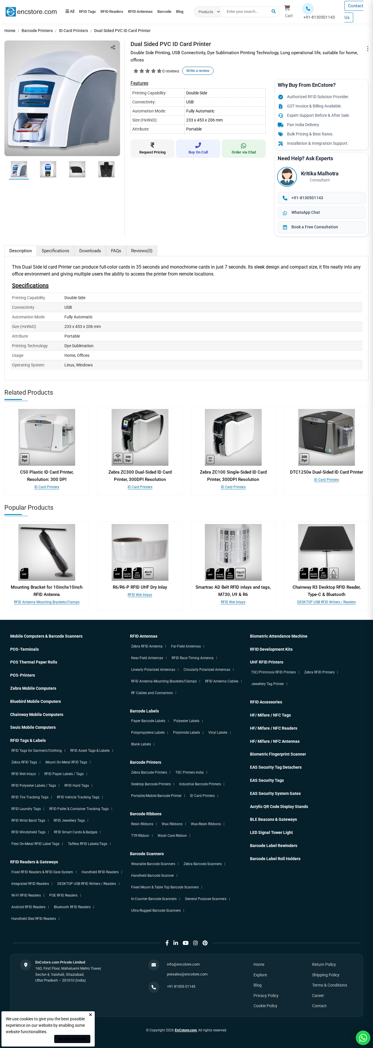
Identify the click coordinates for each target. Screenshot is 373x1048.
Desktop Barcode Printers (151, 784)
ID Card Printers (73, 30)
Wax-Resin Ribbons (206, 824)
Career (318, 995)
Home (9, 30)
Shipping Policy (325, 975)
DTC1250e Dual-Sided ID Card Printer (326, 472)
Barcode (75, 14)
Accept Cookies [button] (72, 1039)
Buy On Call (198, 152)
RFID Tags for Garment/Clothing (36, 751)
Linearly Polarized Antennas (153, 670)
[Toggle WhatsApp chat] (363, 1038)
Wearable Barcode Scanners (153, 864)
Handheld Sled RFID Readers (33, 919)
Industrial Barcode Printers (200, 784)
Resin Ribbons (142, 824)
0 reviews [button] (170, 71)
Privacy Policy (266, 995)
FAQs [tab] (116, 250)
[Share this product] (113, 47)
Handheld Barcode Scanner (152, 876)
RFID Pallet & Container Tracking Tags (79, 809)
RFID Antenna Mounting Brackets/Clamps (47, 602)
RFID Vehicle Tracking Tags (78, 797)
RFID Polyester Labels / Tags (33, 786)
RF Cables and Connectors (152, 693)
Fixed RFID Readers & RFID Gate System (42, 872)
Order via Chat (244, 152)
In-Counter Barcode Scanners (154, 899)
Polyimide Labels (186, 733)
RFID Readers (119, 8)
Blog (95, 14)
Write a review (198, 70)
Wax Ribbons (172, 824)
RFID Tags (90, 8)
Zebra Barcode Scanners (203, 864)
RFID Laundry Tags (26, 809)
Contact (319, 1005)
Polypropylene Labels (148, 733)
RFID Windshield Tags (28, 832)
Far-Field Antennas (186, 646)
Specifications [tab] (55, 250)
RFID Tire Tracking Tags (29, 797)
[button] (273, 11)
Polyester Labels (186, 721)
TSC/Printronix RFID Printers (273, 672)
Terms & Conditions (329, 985)
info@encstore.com (183, 964)
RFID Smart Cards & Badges (75, 832)
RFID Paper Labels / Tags (64, 774)
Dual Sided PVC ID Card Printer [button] (122, 30)
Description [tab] (20, 250)
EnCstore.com (186, 1030)
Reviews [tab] (141, 250)
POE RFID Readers (63, 895)
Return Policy (324, 964)
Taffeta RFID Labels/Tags (87, 844)
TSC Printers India (189, 772)
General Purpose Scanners (205, 899)
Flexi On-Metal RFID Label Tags (35, 844)
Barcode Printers (37, 30)
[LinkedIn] (175, 943)
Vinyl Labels (217, 733)
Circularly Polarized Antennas (207, 670)
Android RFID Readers (28, 907)
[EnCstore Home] (31, 11)
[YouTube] (186, 943)
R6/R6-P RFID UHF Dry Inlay (140, 587)
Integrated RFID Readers (30, 884)
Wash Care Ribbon (172, 836)
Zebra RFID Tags (24, 762)
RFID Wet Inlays (140, 595)
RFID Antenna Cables (221, 681)
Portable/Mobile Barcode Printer (156, 796)
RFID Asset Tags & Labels (90, 751)
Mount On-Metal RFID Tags (66, 762)
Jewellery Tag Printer (267, 684)
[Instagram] (195, 943)
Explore (260, 975)
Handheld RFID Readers (100, 872)
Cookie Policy (265, 1005)
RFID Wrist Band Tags (28, 820)
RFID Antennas (153, 8)
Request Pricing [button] (152, 152)
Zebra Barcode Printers (149, 772)
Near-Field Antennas (147, 658)
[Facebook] (167, 943)
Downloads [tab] (90, 250)
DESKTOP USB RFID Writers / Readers (326, 602)
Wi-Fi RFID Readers (26, 895)
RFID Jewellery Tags (69, 820)
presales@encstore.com (187, 974)
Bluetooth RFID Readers (72, 907)
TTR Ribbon (140, 836)
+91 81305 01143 (181, 986)
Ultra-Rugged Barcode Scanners (156, 910)
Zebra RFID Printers (319, 672)
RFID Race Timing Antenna (193, 658)
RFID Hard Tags (76, 786)
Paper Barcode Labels (148, 721)
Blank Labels (141, 744)
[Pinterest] (205, 943)
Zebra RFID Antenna (147, 646)
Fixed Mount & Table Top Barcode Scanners (165, 887)
